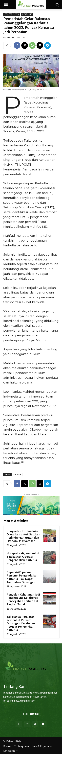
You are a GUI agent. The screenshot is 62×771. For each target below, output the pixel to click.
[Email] (40, 45)
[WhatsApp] (32, 45)
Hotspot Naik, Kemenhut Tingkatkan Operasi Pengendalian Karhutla (23, 556)
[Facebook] (17, 45)
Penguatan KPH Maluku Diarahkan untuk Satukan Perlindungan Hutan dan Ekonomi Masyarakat (23, 536)
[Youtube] (43, 724)
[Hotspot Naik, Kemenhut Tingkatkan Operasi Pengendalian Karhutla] (49, 557)
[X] (24, 45)
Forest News (12, 14)
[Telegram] (47, 45)
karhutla (17, 474)
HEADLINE (27, 14)
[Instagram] (27, 724)
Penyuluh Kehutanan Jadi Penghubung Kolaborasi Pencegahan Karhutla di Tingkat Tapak (23, 599)
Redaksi (10, 38)
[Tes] (31, 666)
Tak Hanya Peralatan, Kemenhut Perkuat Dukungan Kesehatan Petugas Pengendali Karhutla (21, 623)
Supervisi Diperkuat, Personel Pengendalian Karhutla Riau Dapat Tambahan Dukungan (22, 577)
